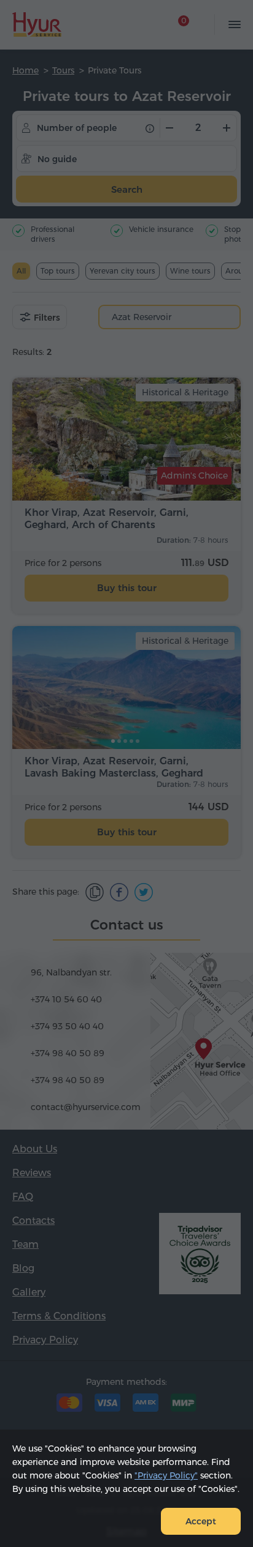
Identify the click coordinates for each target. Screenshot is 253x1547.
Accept (200, 1521)
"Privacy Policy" (166, 1475)
